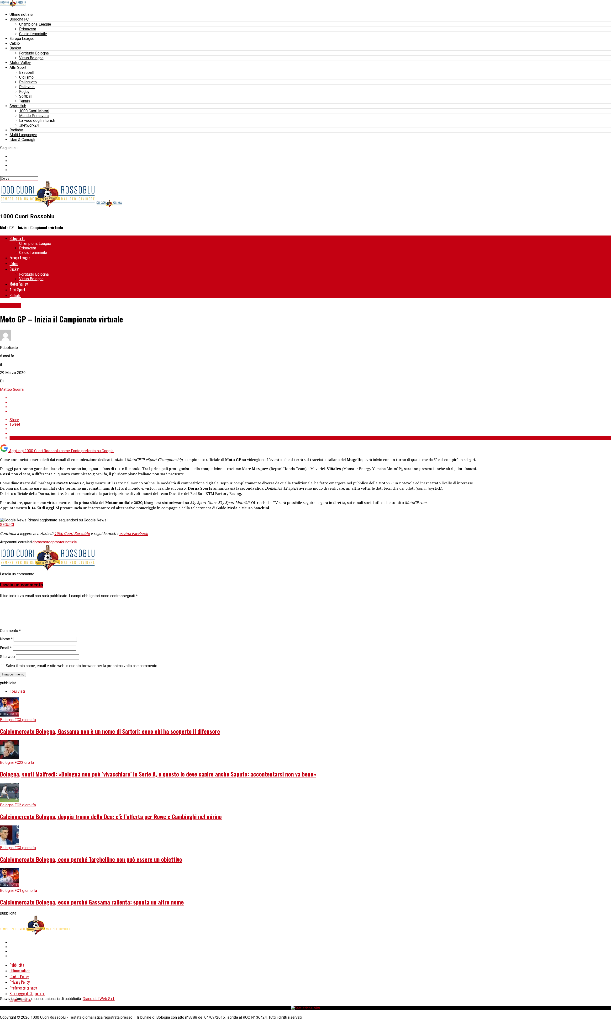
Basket (15, 48)
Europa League (22, 38)
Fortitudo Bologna (34, 53)
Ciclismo (26, 77)
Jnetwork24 (29, 125)
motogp (48, 542)
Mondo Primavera (34, 115)
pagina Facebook (133, 533)
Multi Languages (23, 135)
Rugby (24, 91)
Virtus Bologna (31, 58)
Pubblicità (17, 965)
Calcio (15, 43)
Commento (10, 630)
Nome (6, 639)
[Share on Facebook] (310, 398)
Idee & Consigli (22, 139)
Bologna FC (19, 19)
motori (60, 542)
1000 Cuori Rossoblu (72, 533)
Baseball (26, 72)
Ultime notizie (21, 14)
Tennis (24, 101)
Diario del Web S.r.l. (99, 998)
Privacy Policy (20, 982)
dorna (37, 542)
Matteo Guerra (12, 389)
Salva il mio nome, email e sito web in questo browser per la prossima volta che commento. (82, 666)
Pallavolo (27, 87)
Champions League (35, 24)
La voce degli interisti (37, 120)
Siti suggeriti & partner (27, 993)
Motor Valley (20, 62)
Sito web (7, 656)
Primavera (27, 29)
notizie (71, 542)
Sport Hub (18, 106)
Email (6, 648)
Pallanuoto (28, 82)
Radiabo (16, 130)
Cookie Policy (19, 976)
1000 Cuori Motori (34, 111)
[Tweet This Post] (310, 402)
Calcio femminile (33, 34)
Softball (25, 96)
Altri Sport (18, 67)
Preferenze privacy (23, 988)
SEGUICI (7, 524)
